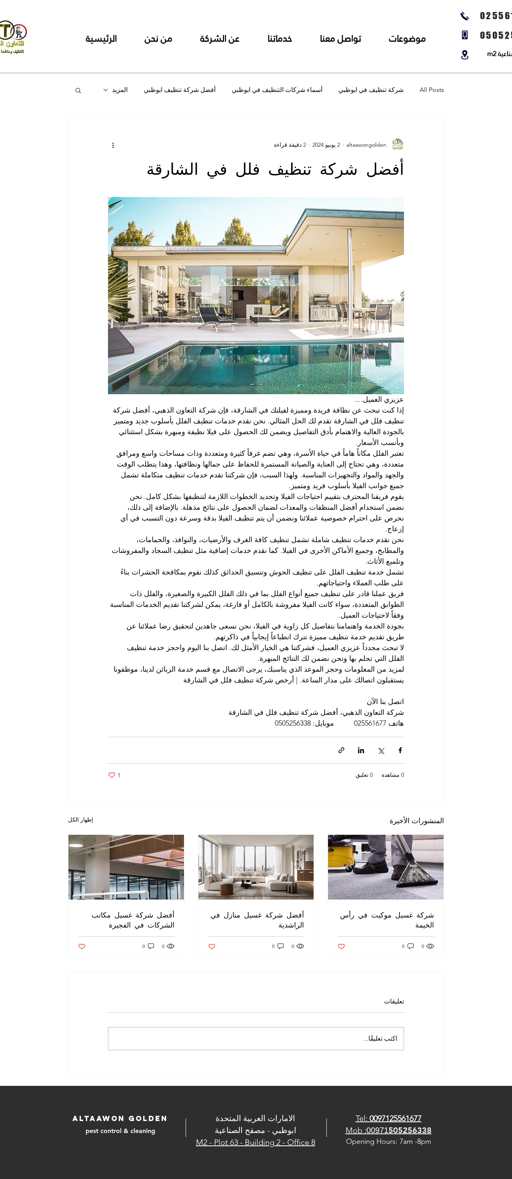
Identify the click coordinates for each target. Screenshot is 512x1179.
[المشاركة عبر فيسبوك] (400, 750)
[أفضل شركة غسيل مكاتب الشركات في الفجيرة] (126, 867)
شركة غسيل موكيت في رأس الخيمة (387, 920)
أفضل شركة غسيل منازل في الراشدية (257, 920)
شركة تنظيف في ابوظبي (371, 90)
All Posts (432, 90)
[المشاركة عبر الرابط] (341, 750)
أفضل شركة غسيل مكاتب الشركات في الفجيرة (133, 920)
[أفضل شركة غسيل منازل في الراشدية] (256, 867)
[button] (78, 90)
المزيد (120, 90)
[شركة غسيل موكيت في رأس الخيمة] (386, 867)
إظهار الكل (80, 819)
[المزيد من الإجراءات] (113, 145)
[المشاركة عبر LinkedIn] (361, 750)
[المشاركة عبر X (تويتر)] (380, 750)
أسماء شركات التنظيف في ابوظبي (277, 90)
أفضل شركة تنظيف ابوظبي (180, 90)
